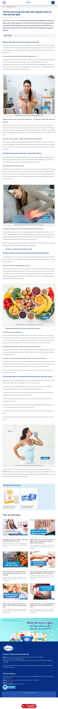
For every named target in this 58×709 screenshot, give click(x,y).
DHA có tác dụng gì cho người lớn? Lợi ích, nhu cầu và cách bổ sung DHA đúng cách (15, 605)
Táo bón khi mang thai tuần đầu (12, 20)
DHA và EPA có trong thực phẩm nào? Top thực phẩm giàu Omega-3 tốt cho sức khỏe (14, 573)
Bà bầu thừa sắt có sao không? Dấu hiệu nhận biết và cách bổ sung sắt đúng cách (42, 605)
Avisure (5, 471)
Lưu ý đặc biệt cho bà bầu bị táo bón (21, 249)
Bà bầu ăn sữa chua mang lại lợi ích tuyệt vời (27, 328)
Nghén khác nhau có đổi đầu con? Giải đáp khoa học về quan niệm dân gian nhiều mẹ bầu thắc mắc (42, 541)
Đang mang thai (10, 6)
